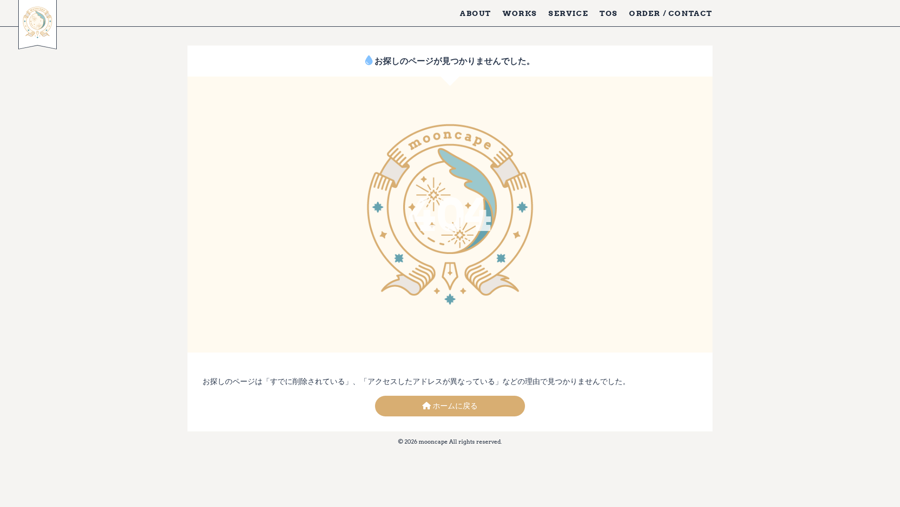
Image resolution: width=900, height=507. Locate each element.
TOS (609, 13)
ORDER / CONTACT (670, 13)
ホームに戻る (454, 405)
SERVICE (568, 13)
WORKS (519, 13)
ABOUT (475, 13)
